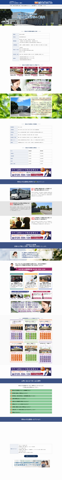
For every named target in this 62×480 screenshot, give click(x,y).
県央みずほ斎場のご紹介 (16, 5)
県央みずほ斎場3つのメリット (26, 5)
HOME (11, 5)
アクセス (44, 5)
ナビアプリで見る (31, 456)
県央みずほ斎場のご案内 (15, 3)
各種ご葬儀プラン (34, 5)
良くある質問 (40, 5)
